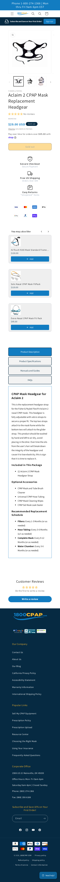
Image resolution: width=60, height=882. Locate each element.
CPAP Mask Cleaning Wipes (30, 500)
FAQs (30, 380)
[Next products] (48, 231)
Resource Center (20, 734)
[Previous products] (41, 231)
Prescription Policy (21, 720)
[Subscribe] (44, 818)
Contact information (39, 865)
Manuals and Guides (30, 370)
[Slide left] (9, 82)
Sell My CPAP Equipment (24, 713)
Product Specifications (30, 361)
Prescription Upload (22, 727)
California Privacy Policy (24, 673)
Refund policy (23, 860)
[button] (12, 13)
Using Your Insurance (22, 748)
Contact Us (17, 652)
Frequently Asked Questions (26, 755)
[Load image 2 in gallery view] (30, 81)
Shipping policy (38, 860)
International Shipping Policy (26, 694)
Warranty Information (23, 687)
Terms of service (21, 865)
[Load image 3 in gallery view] (41, 81)
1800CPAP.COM (25, 855)
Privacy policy (40, 855)
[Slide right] (50, 82)
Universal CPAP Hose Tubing (31, 496)
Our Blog (16, 666)
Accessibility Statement (23, 680)
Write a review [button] (30, 599)
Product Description (30, 351)
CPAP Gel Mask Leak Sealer (30, 504)
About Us (16, 659)
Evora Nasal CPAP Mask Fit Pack (26, 318)
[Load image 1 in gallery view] (19, 81)
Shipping (11, 129)
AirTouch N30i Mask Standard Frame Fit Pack (30, 250)
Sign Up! (49, 21)
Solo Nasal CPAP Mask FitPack (25, 284)
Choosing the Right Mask (24, 741)
